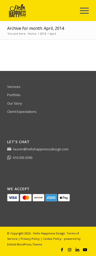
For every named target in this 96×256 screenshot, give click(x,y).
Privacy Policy (30, 239)
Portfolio (13, 95)
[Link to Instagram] (69, 249)
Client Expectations (22, 111)
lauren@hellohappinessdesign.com (40, 149)
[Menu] (82, 10)
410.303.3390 (22, 157)
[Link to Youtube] (85, 249)
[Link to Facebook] (62, 249)
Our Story (14, 103)
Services (13, 86)
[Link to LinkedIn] (77, 249)
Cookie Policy (52, 239)
